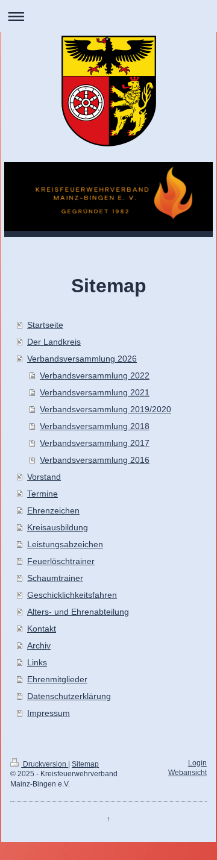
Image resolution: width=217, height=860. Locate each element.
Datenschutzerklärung (69, 696)
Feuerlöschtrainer (61, 561)
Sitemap (85, 764)
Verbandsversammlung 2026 (82, 358)
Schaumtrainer (55, 578)
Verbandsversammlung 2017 (94, 443)
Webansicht (187, 772)
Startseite (45, 325)
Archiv (39, 645)
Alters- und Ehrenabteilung (78, 612)
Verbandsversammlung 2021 (94, 392)
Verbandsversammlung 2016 (94, 460)
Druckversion (44, 764)
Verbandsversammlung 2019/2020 (105, 409)
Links (37, 662)
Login (197, 763)
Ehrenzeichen (53, 510)
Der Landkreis (54, 342)
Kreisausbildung (57, 527)
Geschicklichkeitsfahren (72, 595)
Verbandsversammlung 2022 (94, 375)
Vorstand (44, 477)
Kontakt (41, 628)
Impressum (48, 713)
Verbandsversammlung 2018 (94, 426)
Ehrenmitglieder (57, 679)
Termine (42, 493)
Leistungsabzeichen (65, 544)
